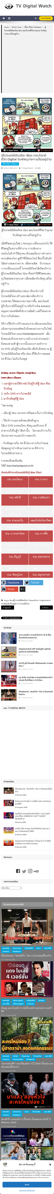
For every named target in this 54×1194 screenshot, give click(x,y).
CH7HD (15, 1056)
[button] (50, 1164)
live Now (45, 18)
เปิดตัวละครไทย (18, 1059)
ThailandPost (33, 600)
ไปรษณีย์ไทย (24, 604)
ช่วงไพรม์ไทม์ (29, 948)
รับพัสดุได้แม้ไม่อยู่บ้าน (10, 604)
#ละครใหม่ (6, 948)
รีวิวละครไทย (37, 1056)
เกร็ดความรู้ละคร (18, 1004)
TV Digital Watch (27, 168)
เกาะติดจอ (6, 951)
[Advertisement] (27, 64)
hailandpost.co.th (33, 333)
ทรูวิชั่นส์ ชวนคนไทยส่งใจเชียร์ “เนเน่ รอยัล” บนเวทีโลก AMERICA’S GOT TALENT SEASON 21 (32, 816)
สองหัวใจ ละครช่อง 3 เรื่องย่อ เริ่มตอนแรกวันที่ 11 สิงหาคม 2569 (26, 1121)
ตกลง (27, 1184)
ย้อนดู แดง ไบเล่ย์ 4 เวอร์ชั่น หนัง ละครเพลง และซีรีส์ (33, 802)
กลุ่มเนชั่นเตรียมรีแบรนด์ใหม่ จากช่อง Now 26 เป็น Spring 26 (9, 607)
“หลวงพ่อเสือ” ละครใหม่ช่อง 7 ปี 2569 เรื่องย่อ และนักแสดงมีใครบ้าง (27, 1065)
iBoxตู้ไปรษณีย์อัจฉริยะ (19, 600)
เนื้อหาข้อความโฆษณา (10, 164)
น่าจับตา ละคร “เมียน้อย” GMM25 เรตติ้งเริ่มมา (47, 607)
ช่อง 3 (38, 948)
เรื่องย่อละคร (17, 951)
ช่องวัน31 (41, 1000)
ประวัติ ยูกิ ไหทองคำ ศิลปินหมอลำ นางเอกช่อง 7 (36, 664)
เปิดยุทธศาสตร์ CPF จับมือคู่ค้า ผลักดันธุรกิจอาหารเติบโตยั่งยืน (35, 650)
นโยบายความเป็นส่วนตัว (27, 1190)
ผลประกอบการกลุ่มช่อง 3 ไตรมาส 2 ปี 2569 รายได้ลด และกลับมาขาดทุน (33, 842)
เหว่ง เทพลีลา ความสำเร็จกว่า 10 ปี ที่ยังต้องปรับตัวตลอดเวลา (35, 636)
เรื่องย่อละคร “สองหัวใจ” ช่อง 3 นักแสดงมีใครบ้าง (36, 693)
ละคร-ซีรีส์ (47, 948)
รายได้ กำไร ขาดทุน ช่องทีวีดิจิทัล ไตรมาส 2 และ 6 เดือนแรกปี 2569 (32, 830)
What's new (17, 948)
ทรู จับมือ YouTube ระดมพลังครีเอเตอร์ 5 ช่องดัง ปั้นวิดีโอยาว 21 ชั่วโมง (35, 678)
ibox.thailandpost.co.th (19, 465)
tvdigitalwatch (45, 600)
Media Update (18, 1000)
